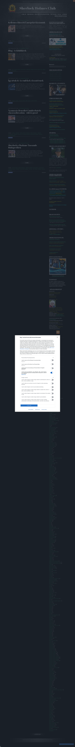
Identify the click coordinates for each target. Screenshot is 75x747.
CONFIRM (29, 405)
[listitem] (37, 357)
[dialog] (37, 373)
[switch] (52, 360)
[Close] (58, 337)
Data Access (37, 409)
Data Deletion (30, 409)
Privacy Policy (44, 409)
